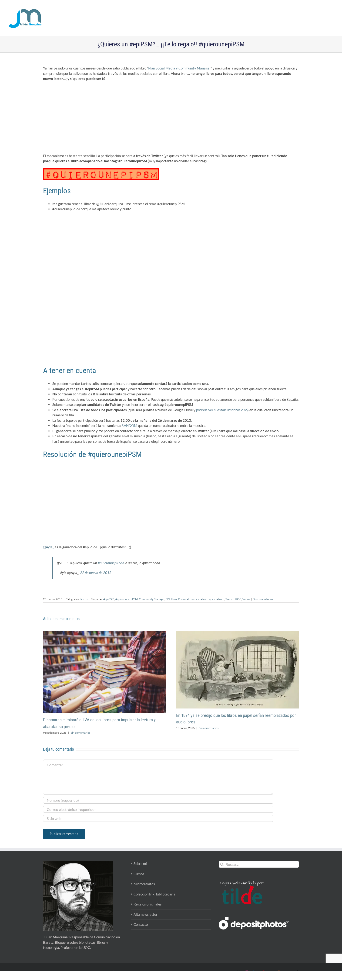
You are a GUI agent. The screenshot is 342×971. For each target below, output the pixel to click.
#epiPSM (108, 599)
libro (174, 599)
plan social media (200, 599)
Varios (246, 599)
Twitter (229, 599)
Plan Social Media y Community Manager (179, 68)
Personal (183, 599)
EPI (168, 599)
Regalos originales (148, 904)
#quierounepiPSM (111, 563)
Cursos (139, 874)
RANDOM (129, 425)
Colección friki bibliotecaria (154, 894)
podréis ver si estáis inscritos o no (222, 410)
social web (218, 599)
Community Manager (151, 599)
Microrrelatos (144, 884)
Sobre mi (140, 863)
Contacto (141, 924)
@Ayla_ (48, 547)
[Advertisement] (171, 118)
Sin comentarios (263, 599)
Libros (83, 599)
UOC (238, 599)
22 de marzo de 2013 (95, 572)
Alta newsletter (146, 914)
